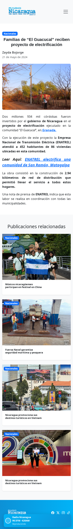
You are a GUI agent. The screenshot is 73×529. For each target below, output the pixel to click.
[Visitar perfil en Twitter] (58, 513)
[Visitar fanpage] (53, 513)
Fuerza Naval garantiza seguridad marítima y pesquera (24, 351)
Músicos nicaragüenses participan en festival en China (23, 286)
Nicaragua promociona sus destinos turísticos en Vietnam (23, 416)
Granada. (49, 130)
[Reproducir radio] (8, 521)
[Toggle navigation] (66, 11)
